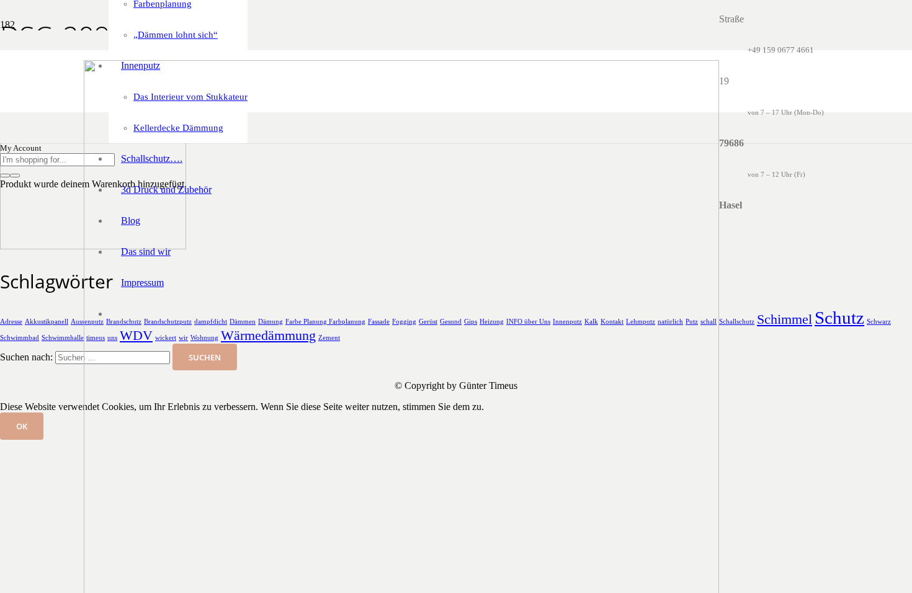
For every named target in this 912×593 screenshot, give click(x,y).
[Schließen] (15, 175)
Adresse (11, 321)
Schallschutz (736, 321)
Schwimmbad (19, 337)
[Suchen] (5, 175)
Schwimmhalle (63, 337)
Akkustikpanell (46, 321)
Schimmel (784, 319)
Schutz (839, 318)
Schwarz (879, 321)
